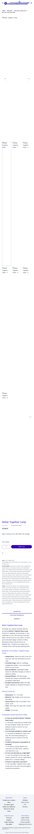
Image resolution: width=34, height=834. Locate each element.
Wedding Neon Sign (23, 582)
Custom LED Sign (15, 568)
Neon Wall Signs (10, 580)
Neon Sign (10, 576)
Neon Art (14, 573)
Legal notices (25, 818)
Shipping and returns (25, 824)
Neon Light (11, 575)
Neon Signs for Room (17, 578)
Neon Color (21, 573)
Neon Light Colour (22, 575)
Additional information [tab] (17, 615)
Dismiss (30, 417)
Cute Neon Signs (10, 569)
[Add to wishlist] (2, 553)
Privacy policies (25, 822)
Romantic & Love (11, 582)
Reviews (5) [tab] (17, 618)
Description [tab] (17, 611)
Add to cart (21, 546)
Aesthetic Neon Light (17, 566)
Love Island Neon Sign (16, 571)
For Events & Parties (22, 569)
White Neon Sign (7, 583)
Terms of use (25, 820)
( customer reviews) (16, 525)
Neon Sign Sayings (19, 576)
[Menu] (3, 3)
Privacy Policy (17, 832)
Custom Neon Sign (23, 587)
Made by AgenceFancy (15, 829)
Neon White (19, 580)
